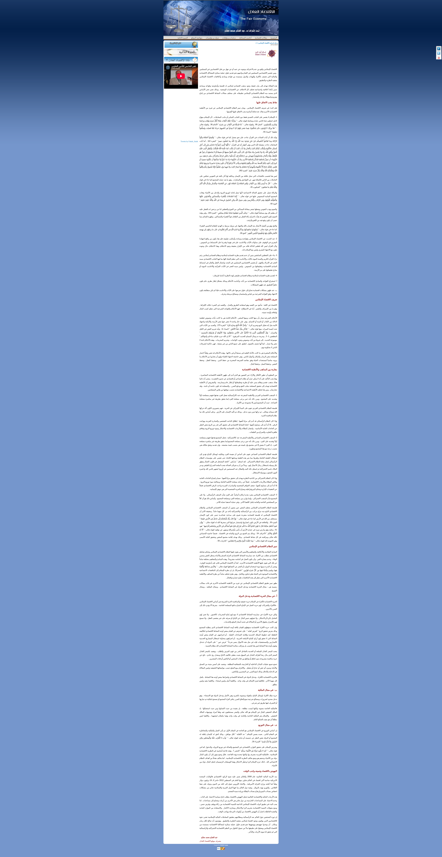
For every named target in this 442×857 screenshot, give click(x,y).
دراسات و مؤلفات (229, 38)
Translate (194, 46)
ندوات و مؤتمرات (212, 38)
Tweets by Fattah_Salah (189, 141)
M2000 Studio (224, 845)
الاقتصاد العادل (205, 841)
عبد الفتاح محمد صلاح (209, 837)
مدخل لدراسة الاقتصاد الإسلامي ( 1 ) (267, 43)
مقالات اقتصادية (261, 38)
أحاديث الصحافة (245, 38)
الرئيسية (273, 38)
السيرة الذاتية (183, 38)
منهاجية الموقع (196, 38)
